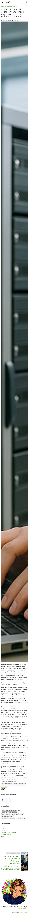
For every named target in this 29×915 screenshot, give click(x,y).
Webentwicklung (4, 786)
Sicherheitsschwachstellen (20, 785)
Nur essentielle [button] (15, 912)
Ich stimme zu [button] (24, 912)
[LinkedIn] (10, 800)
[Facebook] (2, 800)
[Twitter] (6, 800)
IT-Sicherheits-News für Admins (9, 6)
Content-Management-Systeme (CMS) (9, 781)
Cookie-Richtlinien (21, 908)
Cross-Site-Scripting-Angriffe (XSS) (20, 783)
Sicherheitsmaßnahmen (10, 785)
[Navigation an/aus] (26, 2)
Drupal (3, 785)
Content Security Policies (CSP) (7, 783)
